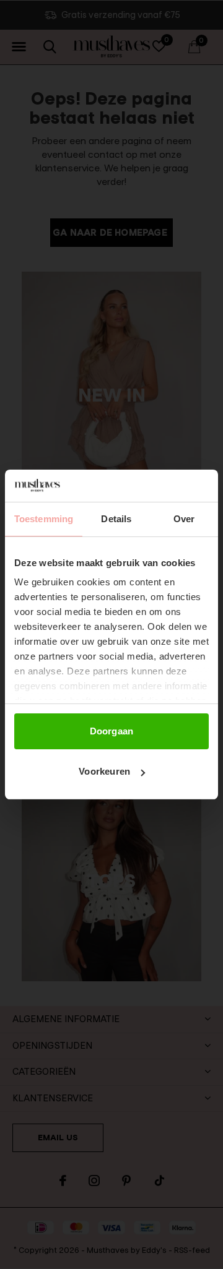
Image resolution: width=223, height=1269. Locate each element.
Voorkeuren (104, 771)
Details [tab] (116, 519)
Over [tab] (184, 519)
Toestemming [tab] (43, 519)
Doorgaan (112, 731)
